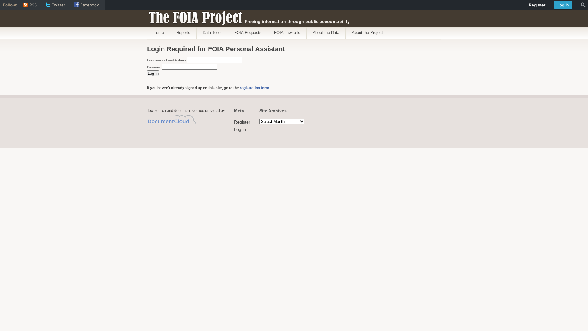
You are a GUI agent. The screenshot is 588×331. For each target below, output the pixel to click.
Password (154, 67)
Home (158, 32)
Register (242, 122)
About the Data (326, 32)
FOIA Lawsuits (287, 32)
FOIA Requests (248, 32)
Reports (183, 32)
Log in (240, 129)
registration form (254, 88)
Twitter (58, 4)
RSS (33, 4)
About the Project (367, 32)
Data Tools (212, 32)
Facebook (89, 4)
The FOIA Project (193, 16)
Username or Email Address (166, 60)
